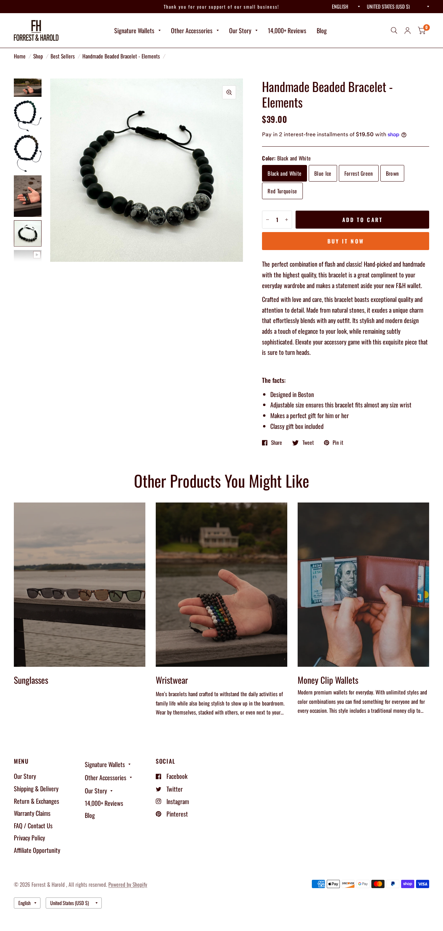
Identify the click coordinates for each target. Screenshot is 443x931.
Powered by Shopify (127, 884)
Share (276, 442)
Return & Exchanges (36, 800)
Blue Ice (323, 173)
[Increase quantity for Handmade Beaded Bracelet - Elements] (286, 219)
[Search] (394, 30)
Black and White (284, 173)
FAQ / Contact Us (33, 825)
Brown (392, 173)
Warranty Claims (32, 813)
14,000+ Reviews (287, 30)
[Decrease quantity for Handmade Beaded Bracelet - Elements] (267, 219)
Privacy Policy (29, 837)
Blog (322, 30)
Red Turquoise (282, 191)
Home (20, 56)
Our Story (240, 30)
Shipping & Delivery (36, 788)
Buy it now (345, 241)
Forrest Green (358, 173)
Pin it (338, 442)
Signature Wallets (134, 30)
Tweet (308, 442)
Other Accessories (192, 30)
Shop (38, 56)
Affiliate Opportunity (37, 850)
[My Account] (407, 30)
